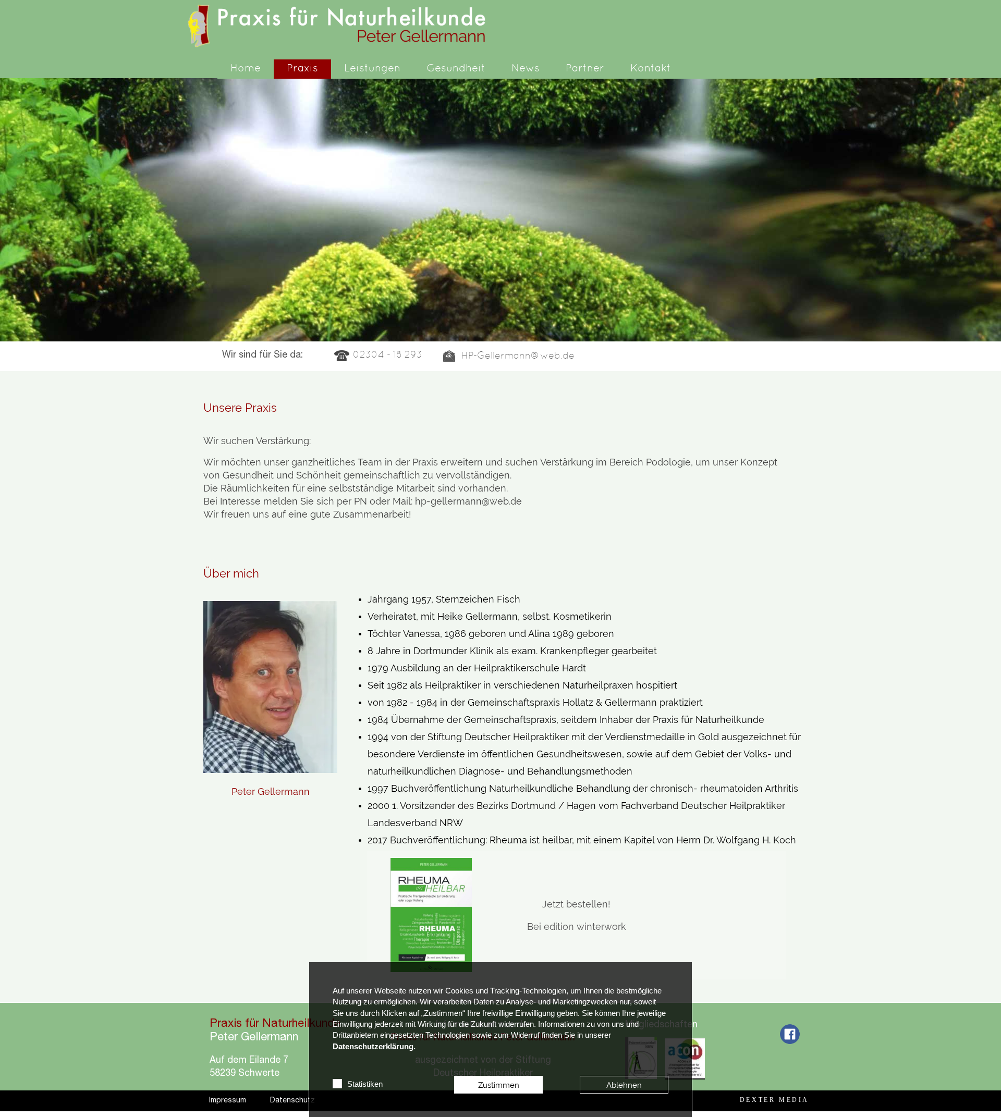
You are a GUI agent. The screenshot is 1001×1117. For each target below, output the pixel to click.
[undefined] (431, 915)
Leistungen (372, 68)
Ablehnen (624, 1085)
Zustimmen (498, 1085)
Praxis (302, 68)
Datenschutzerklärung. (374, 1046)
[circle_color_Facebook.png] (789, 1035)
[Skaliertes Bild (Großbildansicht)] (342, 26)
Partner (585, 68)
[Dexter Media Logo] (774, 1099)
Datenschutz (292, 1100)
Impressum (227, 1100)
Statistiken (365, 1084)
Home (245, 68)
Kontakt (650, 68)
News (525, 68)
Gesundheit (455, 68)
